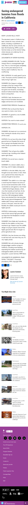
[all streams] (26, 503)
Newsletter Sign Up (7, 454)
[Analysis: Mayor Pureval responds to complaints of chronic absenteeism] (7, 352)
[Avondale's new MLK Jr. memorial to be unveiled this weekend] (7, 377)
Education (14, 386)
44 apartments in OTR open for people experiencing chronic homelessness (18, 403)
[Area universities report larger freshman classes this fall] (7, 389)
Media (13, 337)
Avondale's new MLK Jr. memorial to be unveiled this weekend (19, 378)
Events (4, 458)
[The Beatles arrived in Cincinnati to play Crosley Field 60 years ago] (7, 340)
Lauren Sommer (10, 20)
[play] (2, 503)
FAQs (4, 477)
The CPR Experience (8, 445)
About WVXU (6, 448)
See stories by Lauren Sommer (16, 282)
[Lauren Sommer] (5, 274)
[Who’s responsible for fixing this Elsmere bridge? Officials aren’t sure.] (7, 313)
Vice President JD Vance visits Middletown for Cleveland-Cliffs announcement (19, 301)
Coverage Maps (7, 474)
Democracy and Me (7, 464)
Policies (5, 467)
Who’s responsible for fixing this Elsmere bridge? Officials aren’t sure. (18, 315)
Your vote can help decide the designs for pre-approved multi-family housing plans (19, 328)
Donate (23, 2)
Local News (15, 310)
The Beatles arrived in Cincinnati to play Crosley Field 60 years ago (19, 341)
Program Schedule (7, 451)
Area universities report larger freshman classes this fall (19, 390)
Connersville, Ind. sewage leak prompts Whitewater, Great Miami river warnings (19, 366)
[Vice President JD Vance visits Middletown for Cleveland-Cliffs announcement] (7, 299)
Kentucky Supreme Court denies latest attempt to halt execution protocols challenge (19, 416)
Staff (4, 480)
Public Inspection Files (8, 471)
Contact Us (5, 461)
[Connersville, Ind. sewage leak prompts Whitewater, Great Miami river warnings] (7, 364)
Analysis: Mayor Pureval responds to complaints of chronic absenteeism (19, 353)
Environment (15, 361)
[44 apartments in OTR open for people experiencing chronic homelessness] (7, 401)
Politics (14, 296)
